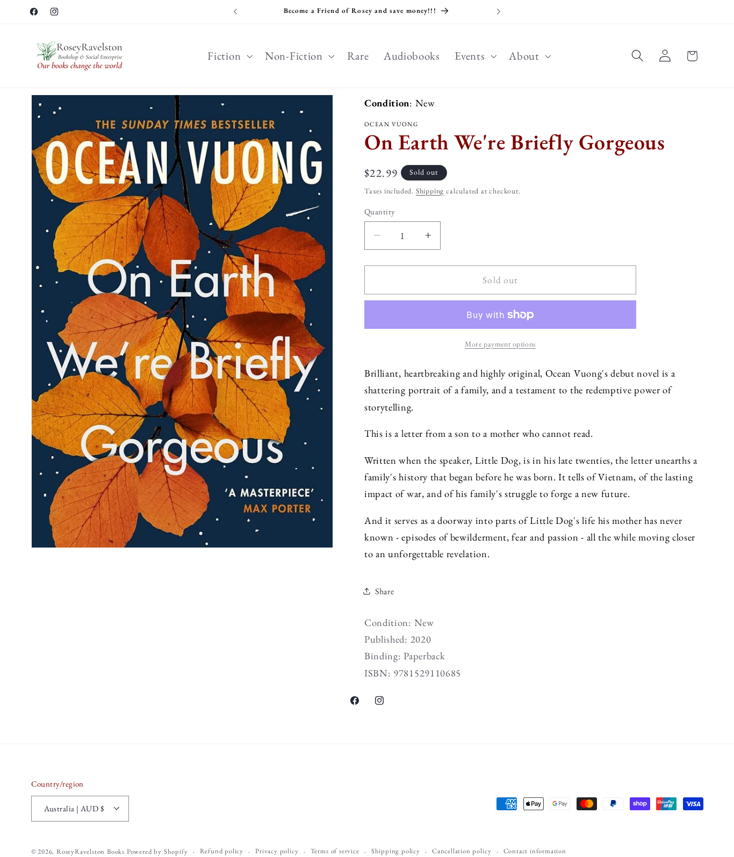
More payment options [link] (500, 344)
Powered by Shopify (157, 851)
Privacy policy (276, 850)
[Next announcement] (498, 12)
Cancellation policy (461, 850)
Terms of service (335, 850)
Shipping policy (395, 850)
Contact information (534, 850)
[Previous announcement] (235, 12)
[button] (229, 55)
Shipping (430, 191)
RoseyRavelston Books (90, 851)
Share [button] (384, 591)
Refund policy (221, 850)
